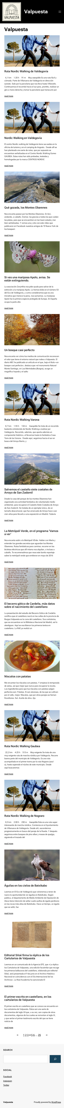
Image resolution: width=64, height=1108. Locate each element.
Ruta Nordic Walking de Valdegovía (26, 71)
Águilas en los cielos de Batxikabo (25, 885)
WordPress (56, 1102)
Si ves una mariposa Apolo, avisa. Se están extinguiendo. (27, 279)
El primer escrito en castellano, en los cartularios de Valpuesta (27, 998)
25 (39, 1035)
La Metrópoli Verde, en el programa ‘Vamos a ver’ (31, 532)
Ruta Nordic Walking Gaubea (22, 746)
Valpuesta (36, 12)
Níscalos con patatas (17, 676)
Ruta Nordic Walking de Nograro (24, 815)
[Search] (55, 1059)
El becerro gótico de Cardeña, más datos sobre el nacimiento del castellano (29, 605)
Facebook (7, 1076)
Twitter (6, 1085)
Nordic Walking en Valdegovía (23, 138)
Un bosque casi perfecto (19, 350)
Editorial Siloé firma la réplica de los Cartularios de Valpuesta (26, 957)
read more (8, 96)
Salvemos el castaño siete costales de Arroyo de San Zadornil (28, 491)
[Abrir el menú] (60, 12)
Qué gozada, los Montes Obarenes (25, 207)
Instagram (7, 1081)
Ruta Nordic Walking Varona (21, 419)
